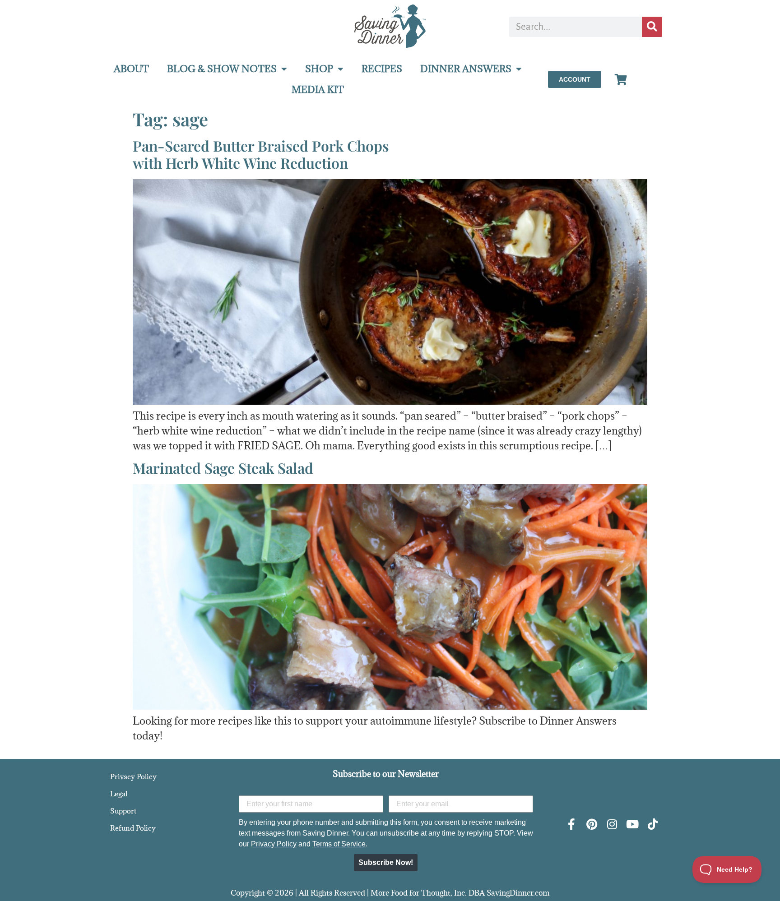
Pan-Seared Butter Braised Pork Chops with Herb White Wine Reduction (261, 154)
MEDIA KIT (318, 89)
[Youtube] (632, 824)
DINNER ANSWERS (465, 69)
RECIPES (382, 69)
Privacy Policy (133, 776)
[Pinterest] (591, 824)
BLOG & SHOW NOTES (222, 69)
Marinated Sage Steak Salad (223, 467)
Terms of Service (339, 844)
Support (123, 810)
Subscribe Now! (385, 862)
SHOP (319, 69)
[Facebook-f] (571, 824)
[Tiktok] (652, 824)
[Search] (652, 27)
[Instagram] (612, 824)
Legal (118, 793)
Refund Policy (133, 827)
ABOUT (131, 69)
